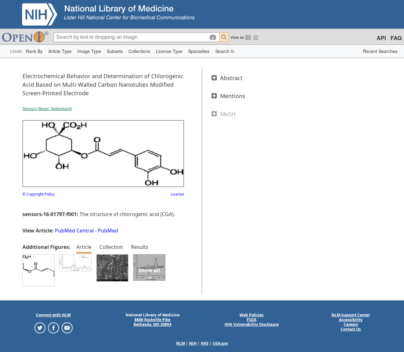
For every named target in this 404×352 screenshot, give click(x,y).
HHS (205, 343)
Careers (351, 324)
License (177, 194)
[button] (34, 51)
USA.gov (220, 343)
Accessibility (351, 319)
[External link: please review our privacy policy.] (39, 327)
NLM (180, 343)
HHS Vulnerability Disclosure (251, 324)
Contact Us (351, 329)
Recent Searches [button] (380, 51)
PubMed (108, 230)
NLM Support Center (350, 315)
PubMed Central (74, 230)
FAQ (396, 38)
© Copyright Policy (38, 194)
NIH (193, 343)
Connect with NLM (53, 315)
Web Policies (252, 315)
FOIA (251, 319)
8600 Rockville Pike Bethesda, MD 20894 (152, 322)
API (381, 38)
